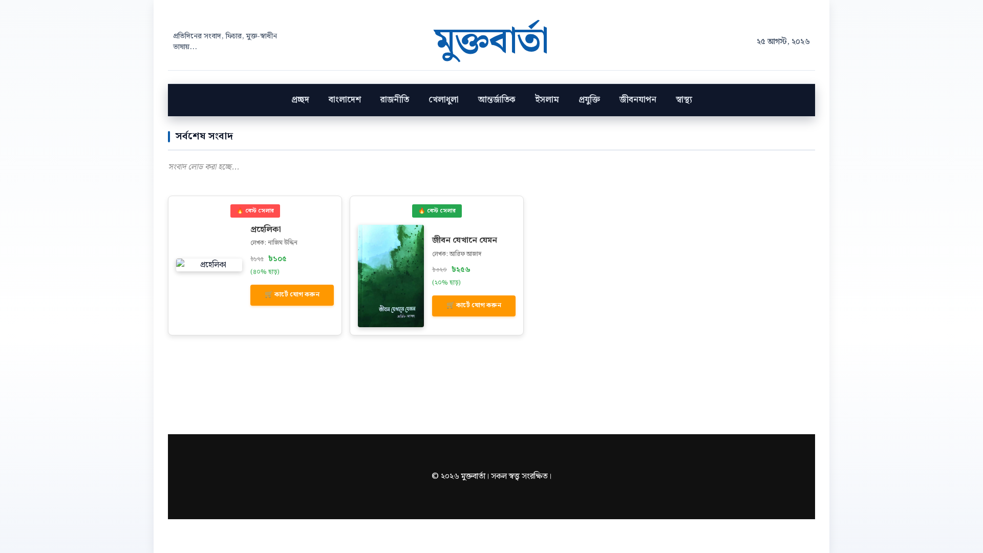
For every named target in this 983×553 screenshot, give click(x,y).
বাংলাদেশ (345, 100)
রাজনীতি (394, 100)
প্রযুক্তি (589, 100)
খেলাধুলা (444, 100)
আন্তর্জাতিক (497, 100)
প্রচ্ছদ (300, 100)
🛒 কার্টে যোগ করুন (292, 294)
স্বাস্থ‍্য (684, 100)
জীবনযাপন (637, 100)
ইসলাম (547, 100)
